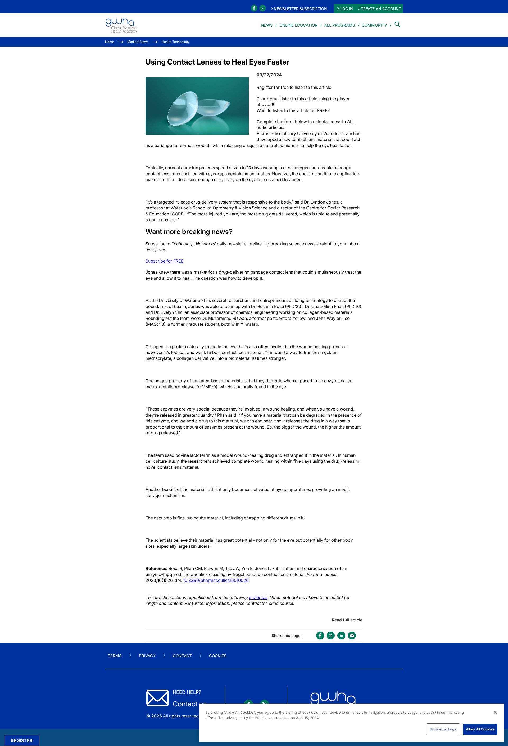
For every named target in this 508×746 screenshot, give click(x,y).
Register (22, 740)
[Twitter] (262, 8)
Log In (346, 8)
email (352, 635)
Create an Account (381, 8)
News (267, 25)
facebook (320, 635)
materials (258, 597)
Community (374, 25)
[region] (351, 723)
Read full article (347, 620)
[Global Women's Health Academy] (121, 25)
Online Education (298, 25)
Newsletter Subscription (300, 8)
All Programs (339, 25)
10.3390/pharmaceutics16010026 (216, 580)
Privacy (147, 655)
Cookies (217, 655)
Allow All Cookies (480, 729)
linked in (341, 635)
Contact (182, 655)
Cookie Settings (443, 729)
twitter (331, 635)
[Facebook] (254, 8)
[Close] (495, 712)
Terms (115, 655)
